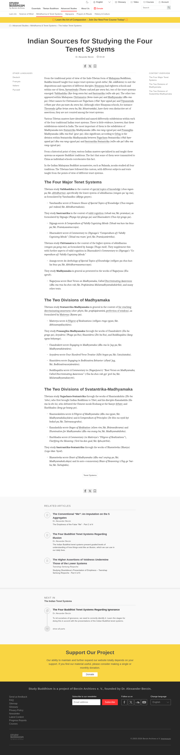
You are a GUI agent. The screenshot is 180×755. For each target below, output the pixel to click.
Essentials (36, 8)
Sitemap (13, 703)
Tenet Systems (90, 475)
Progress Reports (18, 720)
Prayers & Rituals (84, 14)
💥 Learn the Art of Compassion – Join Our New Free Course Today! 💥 (90, 20)
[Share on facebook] (85, 66)
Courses (150, 2)
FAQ (11, 700)
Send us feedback (18, 697)
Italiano (16, 85)
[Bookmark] (95, 66)
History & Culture (102, 14)
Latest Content (16, 717)
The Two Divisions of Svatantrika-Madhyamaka (160, 92)
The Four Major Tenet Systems (158, 78)
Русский (16, 90)
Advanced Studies (69, 8)
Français (16, 81)
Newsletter (14, 713)
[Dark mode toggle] (87, 2)
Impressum (166, 738)
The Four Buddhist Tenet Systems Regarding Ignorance (86, 609)
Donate (99, 8)
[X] (90, 66)
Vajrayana (69, 14)
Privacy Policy (16, 710)
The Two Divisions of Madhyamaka (158, 85)
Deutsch (16, 77)
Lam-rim (13, 14)
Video (136, 2)
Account (165, 2)
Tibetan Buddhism (51, 8)
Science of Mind (26, 14)
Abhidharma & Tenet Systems (49, 14)
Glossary (121, 2)
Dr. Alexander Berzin (85, 57)
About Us (85, 8)
